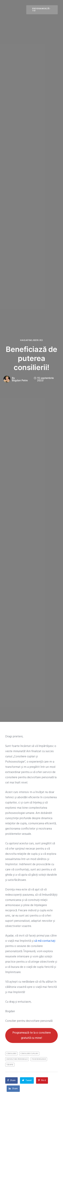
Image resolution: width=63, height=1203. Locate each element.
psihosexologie (39, 1059)
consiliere (11, 1053)
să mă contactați (44, 941)
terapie (9, 1064)
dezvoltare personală (16, 1059)
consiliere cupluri (29, 1053)
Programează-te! (41, 10)
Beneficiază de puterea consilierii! (31, 358)
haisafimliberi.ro (31, 340)
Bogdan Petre (20, 380)
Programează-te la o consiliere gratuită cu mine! (31, 1035)
